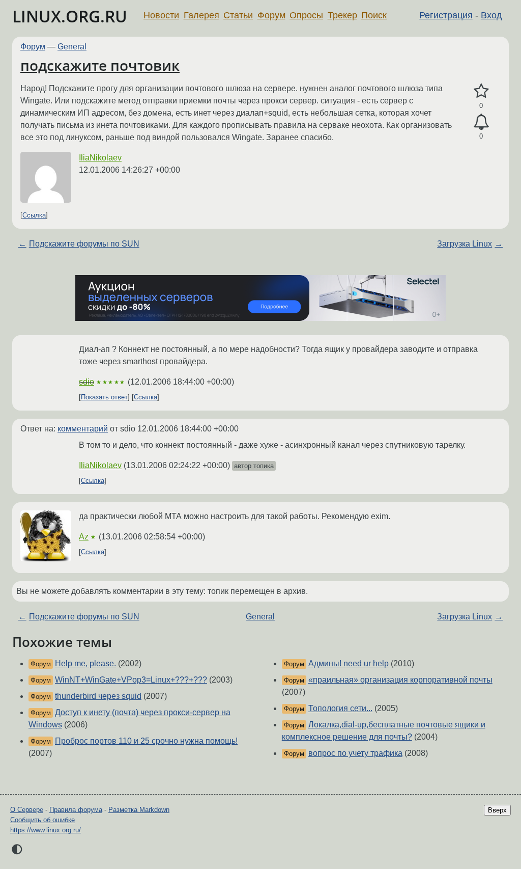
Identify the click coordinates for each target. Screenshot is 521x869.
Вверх (497, 810)
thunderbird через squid (98, 696)
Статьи (238, 15)
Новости (161, 15)
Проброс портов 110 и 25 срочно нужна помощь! (146, 741)
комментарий (82, 428)
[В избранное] (481, 91)
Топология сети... (340, 708)
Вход (491, 15)
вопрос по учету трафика (355, 753)
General (71, 46)
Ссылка (34, 215)
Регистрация (446, 15)
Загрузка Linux (464, 243)
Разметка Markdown (138, 809)
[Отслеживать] (481, 122)
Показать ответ (104, 397)
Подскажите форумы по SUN (84, 243)
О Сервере (26, 809)
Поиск (374, 15)
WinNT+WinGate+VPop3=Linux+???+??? (131, 679)
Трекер (342, 15)
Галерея (201, 15)
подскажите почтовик (100, 65)
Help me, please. (85, 663)
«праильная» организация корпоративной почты (400, 679)
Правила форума (75, 809)
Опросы (306, 15)
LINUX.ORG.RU (69, 16)
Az (84, 536)
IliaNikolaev (100, 157)
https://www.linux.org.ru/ (45, 830)
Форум (271, 15)
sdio (86, 381)
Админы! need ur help (348, 663)
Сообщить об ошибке (42, 820)
